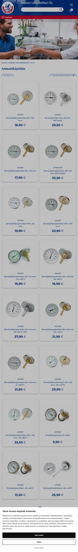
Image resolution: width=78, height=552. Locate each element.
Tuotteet (11, 63)
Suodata (7, 75)
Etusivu (4, 63)
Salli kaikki (39, 535)
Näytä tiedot (39, 548)
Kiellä (39, 542)
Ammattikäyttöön (22, 63)
